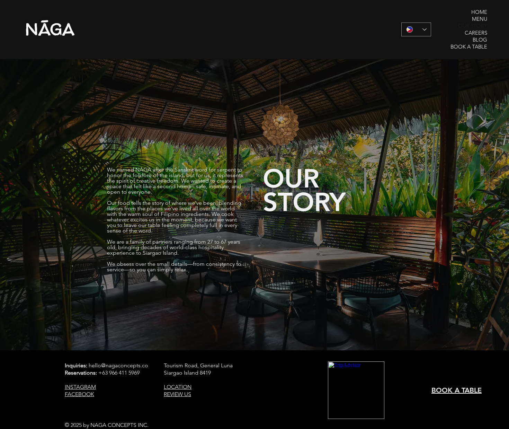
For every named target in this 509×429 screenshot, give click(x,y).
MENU (479, 19)
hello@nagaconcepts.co (118, 365)
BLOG (480, 39)
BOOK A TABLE (468, 46)
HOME (479, 12)
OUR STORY (472, 26)
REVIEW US (177, 394)
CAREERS (476, 32)
